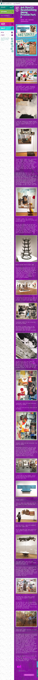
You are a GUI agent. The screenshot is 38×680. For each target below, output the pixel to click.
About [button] (3, 28)
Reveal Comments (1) (29, 674)
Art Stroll (22, 19)
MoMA (26, 19)
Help (2, 32)
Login (2, 35)
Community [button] (6, 20)
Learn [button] (4, 12)
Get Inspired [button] (5, 16)
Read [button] (3, 7)
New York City (31, 19)
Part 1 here (29, 61)
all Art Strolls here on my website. (25, 658)
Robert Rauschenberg (24, 21)
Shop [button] (3, 24)
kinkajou (33, 362)
